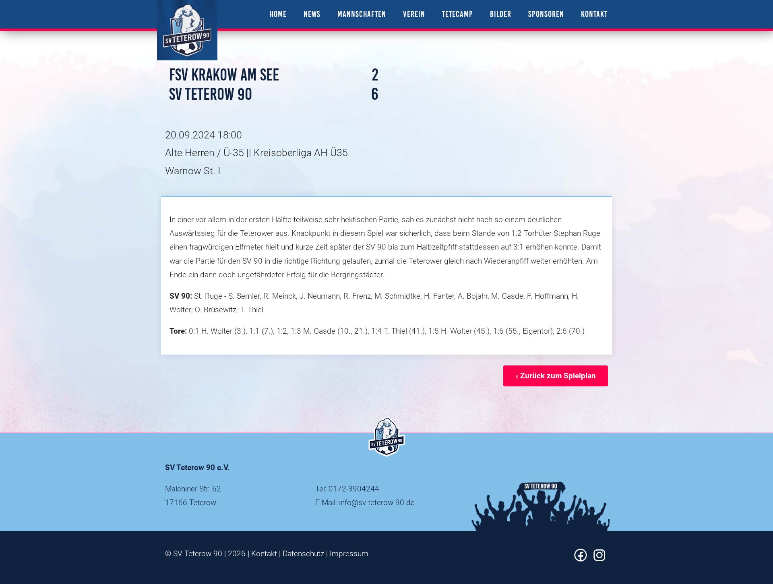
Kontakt (264, 553)
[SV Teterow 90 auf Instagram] (599, 558)
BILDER (500, 14)
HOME (278, 14)
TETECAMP (457, 14)
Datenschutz (303, 553)
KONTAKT (594, 14)
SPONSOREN (546, 14)
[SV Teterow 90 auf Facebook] (580, 558)
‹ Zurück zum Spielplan (556, 375)
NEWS (312, 14)
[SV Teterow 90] (187, 30)
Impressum (349, 553)
